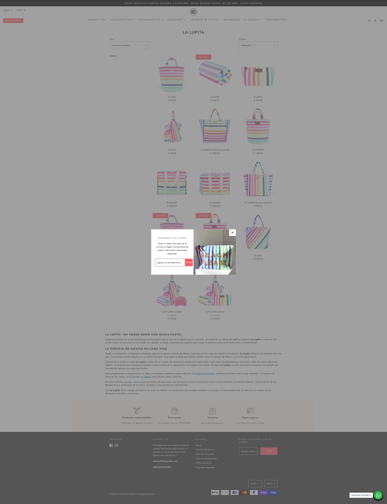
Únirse (189, 262)
